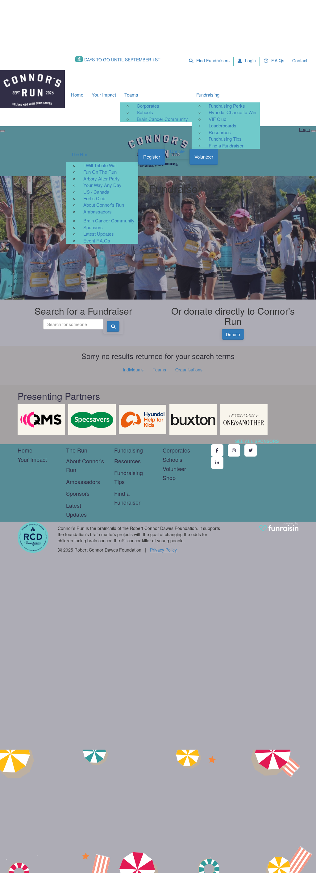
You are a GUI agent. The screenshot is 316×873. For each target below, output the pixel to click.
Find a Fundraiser (226, 145)
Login (250, 60)
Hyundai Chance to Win (232, 112)
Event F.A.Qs (96, 240)
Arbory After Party (101, 178)
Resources (220, 132)
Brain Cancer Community (162, 119)
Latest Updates (98, 233)
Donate (177, 151)
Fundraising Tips (225, 138)
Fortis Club (94, 198)
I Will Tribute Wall (100, 165)
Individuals (133, 369)
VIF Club (217, 119)
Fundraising (207, 94)
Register (151, 156)
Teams (131, 94)
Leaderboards (222, 125)
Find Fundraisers (212, 60)
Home (77, 94)
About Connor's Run (103, 204)
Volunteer (203, 156)
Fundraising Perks (227, 105)
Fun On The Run (100, 171)
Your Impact (104, 94)
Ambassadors (97, 211)
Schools (145, 112)
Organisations (188, 369)
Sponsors (93, 227)
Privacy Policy (163, 550)
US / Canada (96, 191)
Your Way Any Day (102, 185)
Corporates (148, 105)
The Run (79, 154)
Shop (169, 478)
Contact (299, 60)
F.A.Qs (277, 60)
